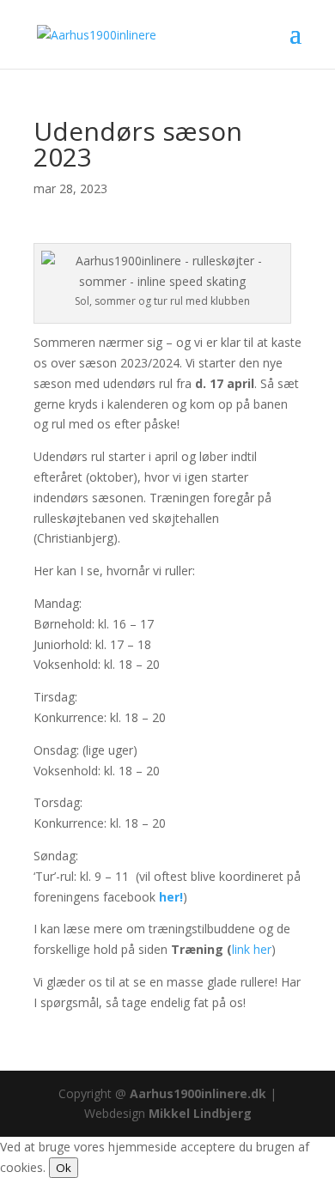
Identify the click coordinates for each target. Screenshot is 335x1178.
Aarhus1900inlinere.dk (196, 1093)
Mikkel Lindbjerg (200, 1113)
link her (251, 949)
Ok (63, 1167)
